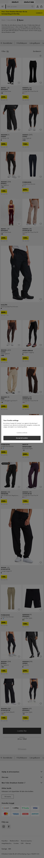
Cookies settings (22, 432)
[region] (22, 429)
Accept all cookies (22, 438)
